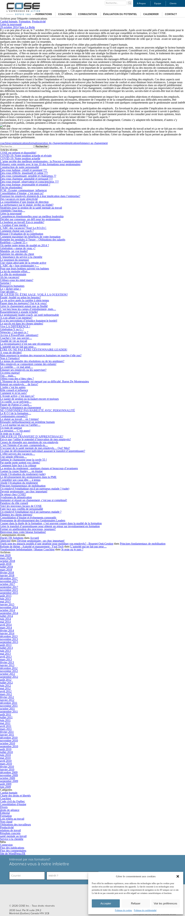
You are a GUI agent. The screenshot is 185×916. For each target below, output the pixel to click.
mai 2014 (5, 621)
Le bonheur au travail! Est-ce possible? (22, 222)
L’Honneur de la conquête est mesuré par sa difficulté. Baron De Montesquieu (44, 381)
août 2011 (5, 714)
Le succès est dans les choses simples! (21, 323)
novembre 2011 (9, 705)
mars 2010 (6, 763)
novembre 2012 (9, 671)
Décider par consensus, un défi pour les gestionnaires (30, 219)
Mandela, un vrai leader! (14, 251)
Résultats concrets (10, 833)
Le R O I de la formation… (15, 413)
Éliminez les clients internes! (16, 514)
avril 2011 (5, 726)
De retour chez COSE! (13, 494)
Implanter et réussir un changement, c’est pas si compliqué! (33, 500)
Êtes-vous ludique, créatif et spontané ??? (23, 170)
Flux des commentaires (13, 850)
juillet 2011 (6, 717)
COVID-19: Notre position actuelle (20, 158)
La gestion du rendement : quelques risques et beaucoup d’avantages (39, 468)
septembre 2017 (9, 587)
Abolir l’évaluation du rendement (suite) (23, 474)
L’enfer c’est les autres (12, 387)
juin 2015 (5, 598)
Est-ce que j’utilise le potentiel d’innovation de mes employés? (35, 439)
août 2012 (5, 679)
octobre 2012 (7, 673)
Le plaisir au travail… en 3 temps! (19, 419)
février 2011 (7, 731)
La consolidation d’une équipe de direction (24, 201)
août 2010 (5, 749)
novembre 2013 (9, 639)
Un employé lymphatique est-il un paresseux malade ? (30, 511)
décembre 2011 (8, 702)
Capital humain (8, 21)
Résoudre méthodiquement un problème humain (27, 422)
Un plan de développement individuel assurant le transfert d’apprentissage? (42, 450)
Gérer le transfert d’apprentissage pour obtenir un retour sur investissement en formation (50, 526)
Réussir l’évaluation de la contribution (21, 233)
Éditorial (5, 812)
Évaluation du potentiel (120, 14)
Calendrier (151, 14)
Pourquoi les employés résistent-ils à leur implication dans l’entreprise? (40, 196)
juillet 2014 (6, 616)
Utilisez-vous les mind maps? (16, 280)
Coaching (65, 14)
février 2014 (7, 630)
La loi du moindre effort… (15, 271)
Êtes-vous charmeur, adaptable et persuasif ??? (26, 178)
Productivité (39, 21)
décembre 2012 (9, 668)
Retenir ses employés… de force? (19, 384)
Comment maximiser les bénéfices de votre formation (30, 236)
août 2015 (5, 595)
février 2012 (7, 697)
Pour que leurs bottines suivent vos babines (24, 268)
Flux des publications (12, 847)
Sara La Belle (27, 27)
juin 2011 (5, 720)
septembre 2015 (9, 592)
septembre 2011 (9, 711)
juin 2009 (5, 786)
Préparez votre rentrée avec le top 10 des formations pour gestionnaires (40, 164)
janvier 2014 (7, 633)
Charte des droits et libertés (15, 795)
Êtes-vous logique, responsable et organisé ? (25, 184)
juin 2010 (5, 755)
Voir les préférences (165, 903)
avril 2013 (6, 656)
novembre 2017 (9, 581)
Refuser (135, 903)
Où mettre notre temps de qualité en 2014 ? (24, 245)
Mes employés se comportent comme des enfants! (28, 364)
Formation (25, 21)
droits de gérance (9, 810)
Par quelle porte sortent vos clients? (20, 462)
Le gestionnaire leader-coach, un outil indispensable (29, 314)
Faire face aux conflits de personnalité (21, 508)
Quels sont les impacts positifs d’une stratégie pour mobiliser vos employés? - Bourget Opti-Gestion (56, 543)
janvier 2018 (7, 575)
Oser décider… (8, 291)
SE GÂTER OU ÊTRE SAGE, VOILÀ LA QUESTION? (34, 294)
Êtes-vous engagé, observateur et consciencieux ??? (29, 181)
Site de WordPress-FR (12, 853)
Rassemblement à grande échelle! (19, 311)
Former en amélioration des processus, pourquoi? (28, 529)
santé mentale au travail (13, 836)
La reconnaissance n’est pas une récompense (25, 343)
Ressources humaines (12, 285)
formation (34, 143)
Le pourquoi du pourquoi (14, 259)
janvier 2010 (7, 769)
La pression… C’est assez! (15, 430)
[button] (178, 876)
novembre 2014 (9, 607)
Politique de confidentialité (145, 910)
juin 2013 (5, 650)
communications (19, 143)
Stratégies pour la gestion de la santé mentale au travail (31, 207)
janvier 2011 (7, 734)
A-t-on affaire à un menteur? (16, 317)
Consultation (87, 14)
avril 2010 (6, 760)
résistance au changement (93, 143)
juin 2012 (5, 685)
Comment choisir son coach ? (17, 230)
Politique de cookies (123, 910)
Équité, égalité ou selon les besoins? (20, 297)
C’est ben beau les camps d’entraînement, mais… (28, 309)
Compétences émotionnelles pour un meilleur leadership (32, 216)
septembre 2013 (9, 642)
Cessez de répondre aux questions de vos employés (29, 442)
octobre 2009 (7, 778)
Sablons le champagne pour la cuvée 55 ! (23, 459)
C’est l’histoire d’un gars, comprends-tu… (24, 445)
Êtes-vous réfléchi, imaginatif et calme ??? (24, 172)
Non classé (6, 821)
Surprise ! (5, 283)
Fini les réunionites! (11, 187)
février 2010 (7, 766)
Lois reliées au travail (12, 818)
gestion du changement (53, 143)
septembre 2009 (9, 781)
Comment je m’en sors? (13, 393)
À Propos (141, 3)
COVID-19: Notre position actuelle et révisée (26, 155)
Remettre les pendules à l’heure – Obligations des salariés (32, 239)
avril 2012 (6, 691)
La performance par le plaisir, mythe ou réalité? (26, 204)
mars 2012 (6, 694)
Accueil (34, 537)
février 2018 (7, 572)
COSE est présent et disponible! (18, 152)
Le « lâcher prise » (10, 288)
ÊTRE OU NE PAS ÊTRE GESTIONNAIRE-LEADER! (33, 349)
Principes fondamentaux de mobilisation (23, 485)
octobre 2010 (7, 743)
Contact (171, 14)
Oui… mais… (8, 375)
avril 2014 (6, 624)
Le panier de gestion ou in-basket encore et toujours (29, 398)
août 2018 (5, 563)
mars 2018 (6, 569)
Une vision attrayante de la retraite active (23, 262)
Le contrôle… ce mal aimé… (16, 366)
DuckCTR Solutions (11, 537)
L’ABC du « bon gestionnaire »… (19, 265)
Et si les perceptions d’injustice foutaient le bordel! (28, 320)
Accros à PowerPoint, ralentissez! (19, 335)
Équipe (157, 3)
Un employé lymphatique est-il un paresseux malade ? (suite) (34, 488)
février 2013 (7, 662)
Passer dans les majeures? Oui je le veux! (23, 303)
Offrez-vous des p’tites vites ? (17, 378)
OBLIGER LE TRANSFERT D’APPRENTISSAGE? (31, 436)
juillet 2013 (6, 647)
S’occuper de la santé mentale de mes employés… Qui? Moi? (35, 448)
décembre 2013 (9, 636)
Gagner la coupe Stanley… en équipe (21, 471)
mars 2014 (6, 627)
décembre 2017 (9, 578)
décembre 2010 (9, 737)
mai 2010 (5, 757)
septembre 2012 (9, 676)
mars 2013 (6, 659)
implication (72, 143)
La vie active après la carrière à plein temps (24, 300)
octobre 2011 (7, 708)
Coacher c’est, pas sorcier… (16, 338)
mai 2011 (5, 723)
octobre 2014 (7, 610)
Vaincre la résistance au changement (20, 407)
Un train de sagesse (11, 427)
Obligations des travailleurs (15, 824)
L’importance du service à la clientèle (21, 256)
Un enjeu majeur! (10, 372)
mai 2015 (5, 601)
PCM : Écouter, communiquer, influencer (23, 190)
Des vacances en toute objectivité (19, 199)
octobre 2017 (7, 584)
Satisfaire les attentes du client (17, 254)
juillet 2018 (6, 566)
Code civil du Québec (12, 801)
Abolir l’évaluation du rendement (19, 482)
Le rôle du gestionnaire (13, 274)
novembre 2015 (9, 589)
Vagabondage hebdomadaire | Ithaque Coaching (27, 549)
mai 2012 (5, 688)
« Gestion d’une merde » (14, 225)
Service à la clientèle (11, 839)
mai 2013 (5, 653)
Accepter (105, 903)
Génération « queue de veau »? (17, 248)
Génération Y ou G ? (12, 329)
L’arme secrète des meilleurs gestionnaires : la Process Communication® (41, 161)
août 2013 (5, 645)
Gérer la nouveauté (11, 24)
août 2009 (5, 784)
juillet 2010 (6, 752)
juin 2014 (5, 618)
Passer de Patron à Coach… (16, 404)
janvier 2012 (7, 700)
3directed (5, 540)
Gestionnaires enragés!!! (14, 416)
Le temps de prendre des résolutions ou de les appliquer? (32, 361)
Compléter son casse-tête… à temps (20, 479)
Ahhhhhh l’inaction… (12, 210)
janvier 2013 (7, 665)
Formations (44, 14)
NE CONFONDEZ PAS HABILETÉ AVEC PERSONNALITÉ (37, 410)
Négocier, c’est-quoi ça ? (14, 332)
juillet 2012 (6, 682)
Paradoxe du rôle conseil (14, 503)
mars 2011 (6, 728)
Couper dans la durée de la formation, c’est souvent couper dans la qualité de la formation (51, 523)
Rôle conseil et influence (14, 390)
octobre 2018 (7, 561)
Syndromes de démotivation (16, 497)
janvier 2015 (7, 604)
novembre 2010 (9, 740)
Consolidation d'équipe (13, 804)
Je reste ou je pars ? (11, 433)
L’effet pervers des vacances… (17, 453)
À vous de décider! (11, 352)
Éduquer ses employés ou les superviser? (23, 369)
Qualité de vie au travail (13, 340)
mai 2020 (5, 555)
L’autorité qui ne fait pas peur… (18, 346)
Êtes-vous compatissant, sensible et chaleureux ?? (28, 175)
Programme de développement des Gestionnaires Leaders (32, 520)
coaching (5, 143)
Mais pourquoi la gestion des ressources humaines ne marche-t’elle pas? (40, 355)
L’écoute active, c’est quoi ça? (17, 395)
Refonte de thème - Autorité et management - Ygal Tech (32, 546)
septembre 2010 (9, 746)
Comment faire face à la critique (18, 465)
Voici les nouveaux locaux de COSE (21, 506)
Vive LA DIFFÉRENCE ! (15, 326)
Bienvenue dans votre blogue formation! (23, 532)
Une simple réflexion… (13, 456)
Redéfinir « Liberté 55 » (13, 242)
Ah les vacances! (9, 277)
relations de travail (10, 830)
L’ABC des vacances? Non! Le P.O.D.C (23, 227)
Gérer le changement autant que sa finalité (24, 306)
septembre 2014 (9, 613)
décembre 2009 (9, 772)
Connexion (6, 844)
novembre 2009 (9, 775)
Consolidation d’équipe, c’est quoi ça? (22, 193)
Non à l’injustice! (10, 358)
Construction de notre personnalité (19, 167)
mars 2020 (6, 558)
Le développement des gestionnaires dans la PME (28, 477)
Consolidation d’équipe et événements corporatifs (28, 517)
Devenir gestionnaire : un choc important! (23, 491)
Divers (4, 807)
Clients (173, 3)
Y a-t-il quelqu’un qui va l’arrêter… (20, 424)
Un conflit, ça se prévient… (15, 401)
